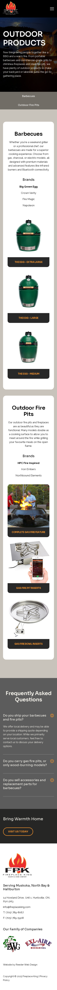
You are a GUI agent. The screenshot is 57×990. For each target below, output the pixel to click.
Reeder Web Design (26, 964)
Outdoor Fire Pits (28, 105)
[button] (52, 715)
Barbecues (28, 96)
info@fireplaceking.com (16, 907)
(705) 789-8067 (15, 912)
